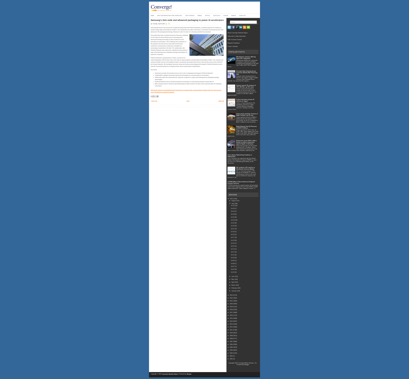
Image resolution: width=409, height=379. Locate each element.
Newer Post (154, 101)
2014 (231, 321)
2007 (231, 341)
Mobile (200, 15)
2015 (231, 318)
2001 (231, 359)
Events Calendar (233, 46)
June (233, 276)
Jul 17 (233, 237)
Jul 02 (233, 269)
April (233, 282)
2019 (231, 307)
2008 (231, 338)
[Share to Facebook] (158, 96)
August (233, 200)
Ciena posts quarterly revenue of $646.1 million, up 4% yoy (247, 114)
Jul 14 (233, 246)
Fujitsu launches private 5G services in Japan (245, 100)
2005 (231, 347)
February (234, 288)
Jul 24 (233, 220)
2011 (231, 330)
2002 (231, 356)
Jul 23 (233, 223)
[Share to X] (156, 96)
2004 (231, 350)
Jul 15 (233, 243)
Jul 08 (233, 263)
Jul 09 (233, 260)
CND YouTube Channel (235, 39)
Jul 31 (233, 205)
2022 (231, 298)
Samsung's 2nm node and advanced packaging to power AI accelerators (187, 20)
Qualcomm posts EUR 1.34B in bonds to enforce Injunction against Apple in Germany (246, 142)
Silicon (225, 15)
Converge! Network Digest (170, 374)
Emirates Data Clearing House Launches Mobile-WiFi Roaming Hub (246, 72)
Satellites (216, 15)
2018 (231, 309)
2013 (231, 324)
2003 (231, 353)
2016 (231, 315)
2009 (231, 335)
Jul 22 (233, 226)
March (233, 285)
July (232, 203)
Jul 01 (233, 272)
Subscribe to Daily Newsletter (237, 36)
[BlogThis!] (154, 96)
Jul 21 (233, 229)
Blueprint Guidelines (234, 43)
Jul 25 (233, 217)
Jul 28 (233, 214)
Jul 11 (233, 255)
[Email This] (151, 96)
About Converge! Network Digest (238, 33)
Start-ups (242, 15)
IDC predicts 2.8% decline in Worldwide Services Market (245, 168)
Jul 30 (233, 208)
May (233, 279)
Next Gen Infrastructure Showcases (169, 15)
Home (152, 15)
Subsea (233, 15)
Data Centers (189, 15)
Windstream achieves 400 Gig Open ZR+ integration (246, 57)
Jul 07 (233, 266)
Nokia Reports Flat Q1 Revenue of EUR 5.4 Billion (246, 127)
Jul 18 (233, 234)
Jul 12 (233, 252)
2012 (231, 327)
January (234, 291)
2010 (231, 333)
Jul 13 (233, 249)
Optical (207, 15)
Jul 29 (233, 211)
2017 (231, 312)
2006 (231, 344)
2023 (231, 295)
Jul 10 (233, 257)
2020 (231, 304)
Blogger (246, 364)
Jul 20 (233, 231)
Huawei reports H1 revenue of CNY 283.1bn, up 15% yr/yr (246, 86)
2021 (231, 301)
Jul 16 (233, 240)
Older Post (221, 101)
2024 (231, 199)
